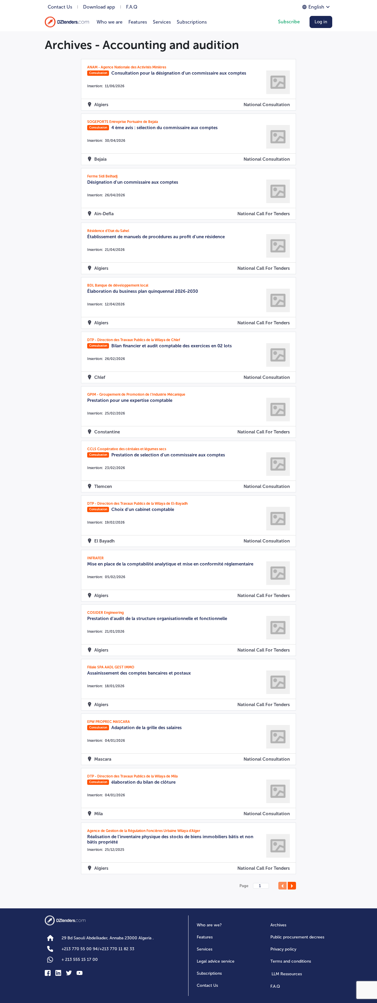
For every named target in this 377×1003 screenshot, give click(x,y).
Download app (99, 7)
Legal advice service (215, 961)
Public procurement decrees (297, 937)
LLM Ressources (287, 973)
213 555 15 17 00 (80, 959)
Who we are (110, 22)
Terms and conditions (290, 961)
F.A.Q (131, 7)
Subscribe (289, 21)
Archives (278, 925)
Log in (321, 21)
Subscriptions (192, 22)
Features (137, 22)
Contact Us (60, 7)
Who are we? (209, 925)
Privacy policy (283, 949)
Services (162, 22)
